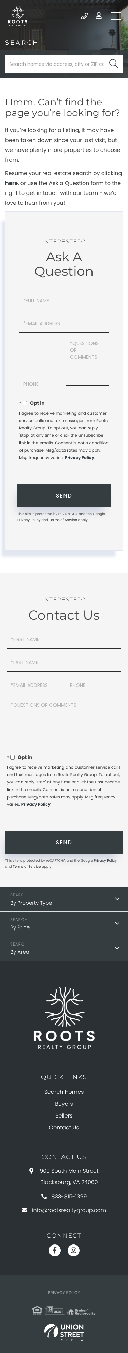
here (11, 183)
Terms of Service (63, 519)
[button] (113, 64)
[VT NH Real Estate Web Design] (64, 1332)
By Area (19, 952)
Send (64, 496)
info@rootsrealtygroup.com (69, 1210)
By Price (20, 927)
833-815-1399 (85, 16)
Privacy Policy (79, 458)
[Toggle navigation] (116, 16)
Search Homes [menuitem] (64, 1092)
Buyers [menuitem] (64, 1104)
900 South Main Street (69, 1176)
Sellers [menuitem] (63, 1116)
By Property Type (31, 903)
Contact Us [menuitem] (64, 1128)
